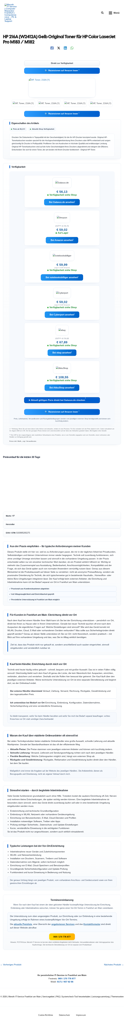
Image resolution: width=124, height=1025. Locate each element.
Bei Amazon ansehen (62, 240)
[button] (102, 13)
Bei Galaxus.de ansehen (62, 202)
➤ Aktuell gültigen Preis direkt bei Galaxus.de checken (57, 399)
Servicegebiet (48, 996)
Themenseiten (117, 996)
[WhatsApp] (71, 48)
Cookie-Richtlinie (45, 1015)
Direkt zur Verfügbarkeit (62, 63)
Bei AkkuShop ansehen (62, 387)
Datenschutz (64, 1015)
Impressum (81, 1015)
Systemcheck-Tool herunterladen (76, 996)
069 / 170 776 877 (62, 937)
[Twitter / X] (58, 48)
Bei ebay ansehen (62, 352)
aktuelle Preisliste (23, 924)
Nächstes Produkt (114, 965)
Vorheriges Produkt (10, 965)
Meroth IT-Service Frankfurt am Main (24, 996)
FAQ (58, 996)
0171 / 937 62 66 (65, 982)
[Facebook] (52, 48)
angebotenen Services (63, 924)
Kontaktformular (91, 924)
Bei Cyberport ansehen (62, 314)
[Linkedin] (65, 48)
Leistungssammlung (100, 996)
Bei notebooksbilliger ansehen (62, 277)
